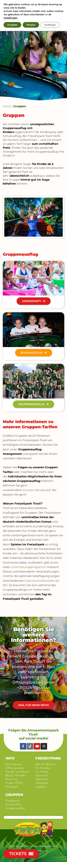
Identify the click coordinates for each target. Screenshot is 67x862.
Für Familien (42, 768)
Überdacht (41, 779)
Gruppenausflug (15, 808)
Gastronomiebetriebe (39, 580)
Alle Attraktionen (45, 764)
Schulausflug (13, 804)
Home (7, 106)
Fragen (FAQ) (14, 783)
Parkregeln (12, 786)
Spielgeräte (42, 783)
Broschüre (11, 779)
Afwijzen (30, 24)
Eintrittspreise (14, 764)
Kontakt (28, 490)
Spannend (41, 775)
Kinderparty (13, 800)
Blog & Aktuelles (16, 775)
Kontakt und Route (17, 771)
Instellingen (50, 24)
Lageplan (41, 786)
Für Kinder (41, 771)
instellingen (10, 18)
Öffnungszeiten (15, 768)
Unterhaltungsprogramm (28, 567)
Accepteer (12, 24)
